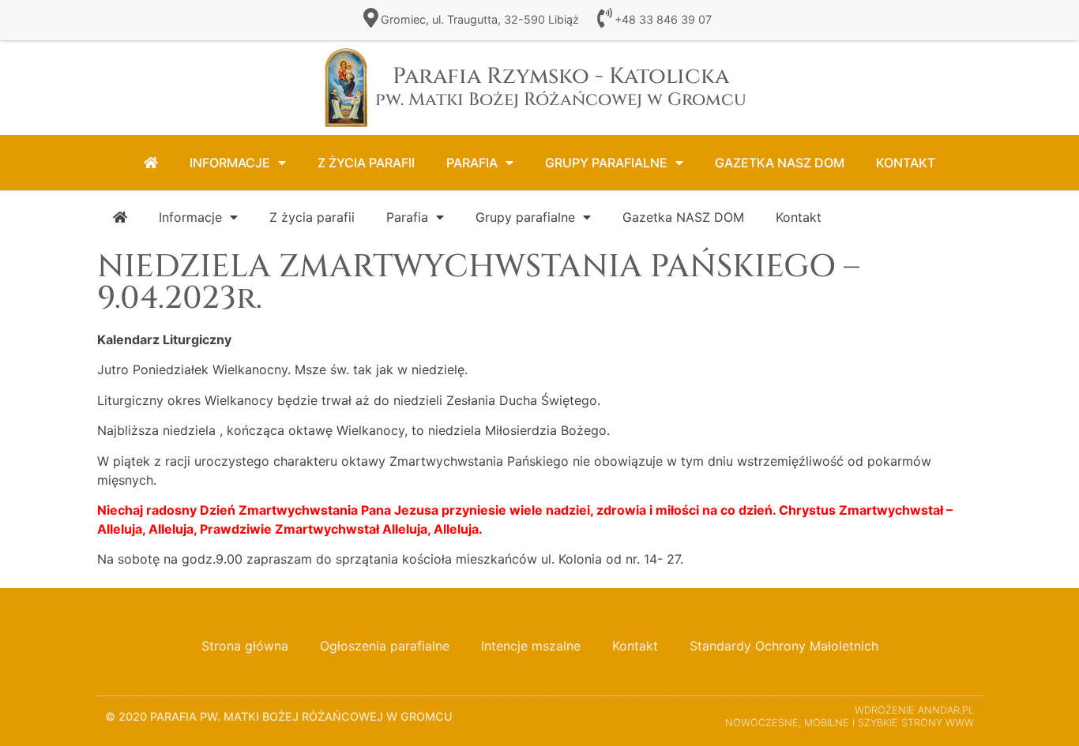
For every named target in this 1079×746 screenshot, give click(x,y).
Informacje (230, 163)
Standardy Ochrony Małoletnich (784, 646)
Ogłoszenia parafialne (384, 646)
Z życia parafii (366, 163)
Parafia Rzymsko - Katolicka (560, 86)
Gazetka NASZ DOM (779, 163)
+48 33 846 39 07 (663, 19)
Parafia (472, 163)
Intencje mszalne (531, 646)
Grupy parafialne (606, 163)
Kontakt (905, 163)
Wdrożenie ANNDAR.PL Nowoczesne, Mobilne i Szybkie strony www (849, 716)
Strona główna (244, 646)
